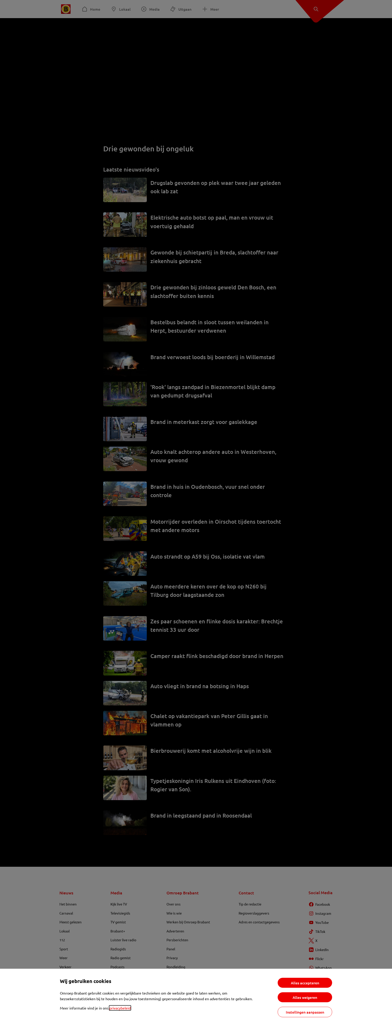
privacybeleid (120, 1008)
